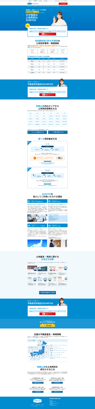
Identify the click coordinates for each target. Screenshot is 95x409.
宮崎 (31, 350)
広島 (35, 348)
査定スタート (49, 95)
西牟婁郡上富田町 (64, 121)
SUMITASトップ (33, 404)
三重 (42, 357)
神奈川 (47, 353)
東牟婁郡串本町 (64, 124)
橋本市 (44, 113)
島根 (34, 349)
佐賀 (31, 348)
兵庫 (56, 352)
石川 (61, 348)
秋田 (60, 350)
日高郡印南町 (37, 121)
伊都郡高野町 (30, 118)
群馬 (46, 356)
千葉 (45, 354)
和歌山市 (30, 113)
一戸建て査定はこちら (58, 132)
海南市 (37, 113)
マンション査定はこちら (37, 132)
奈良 (61, 352)
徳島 (57, 355)
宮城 (62, 350)
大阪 (54, 352)
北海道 (54, 350)
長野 (56, 348)
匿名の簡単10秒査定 (57, 382)
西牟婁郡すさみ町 (30, 124)
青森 (56, 350)
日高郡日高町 (64, 118)
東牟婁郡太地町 (44, 124)
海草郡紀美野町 (51, 116)
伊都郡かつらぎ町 (57, 116)
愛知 (40, 356)
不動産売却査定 (64, 3)
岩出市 (44, 116)
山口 (35, 350)
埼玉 (47, 354)
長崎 (29, 349)
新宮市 (30, 116)
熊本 (31, 349)
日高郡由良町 (30, 121)
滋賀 (59, 352)
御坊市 (58, 113)
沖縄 (31, 351)
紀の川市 (37, 116)
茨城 (45, 355)
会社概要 (42, 404)
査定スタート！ (49, 34)
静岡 (42, 356)
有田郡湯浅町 (37, 118)
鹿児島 (29, 351)
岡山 (34, 348)
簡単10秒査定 (47, 325)
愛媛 (54, 355)
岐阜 (40, 357)
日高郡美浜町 (57, 118)
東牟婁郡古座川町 (51, 124)
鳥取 (35, 349)
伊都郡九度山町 (64, 116)
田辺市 (64, 113)
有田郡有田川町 (51, 118)
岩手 (58, 350)
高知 (59, 355)
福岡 (29, 348)
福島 (65, 350)
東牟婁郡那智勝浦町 (37, 125)
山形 (63, 350)
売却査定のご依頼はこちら (37, 382)
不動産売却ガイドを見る (31, 263)
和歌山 (63, 352)
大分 (29, 350)
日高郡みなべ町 (44, 121)
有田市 (51, 113)
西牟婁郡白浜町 (58, 121)
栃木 (47, 355)
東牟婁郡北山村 (58, 124)
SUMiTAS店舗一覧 (37, 391)
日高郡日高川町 (51, 121)
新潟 (57, 348)
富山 (59, 348)
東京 (45, 353)
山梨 (54, 348)
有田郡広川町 (44, 118)
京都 (57, 352)
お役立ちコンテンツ (57, 391)
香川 (56, 355)
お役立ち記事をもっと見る (48, 292)
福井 (63, 348)
